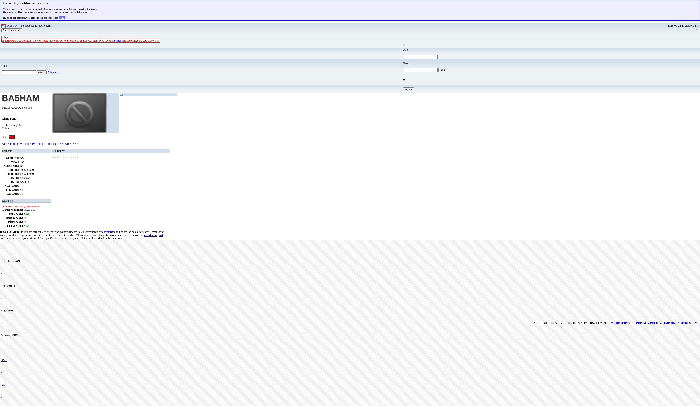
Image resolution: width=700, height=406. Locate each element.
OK (62, 17)
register (117, 40)
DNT (4, 360)
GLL (4, 385)
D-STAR (64, 143)
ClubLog (51, 143)
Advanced (53, 72)
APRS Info (8, 143)
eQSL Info (23, 143)
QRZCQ (12, 25)
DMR (75, 143)
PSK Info (37, 143)
